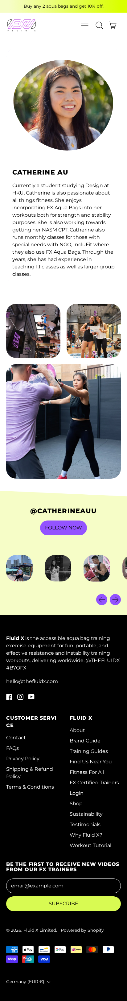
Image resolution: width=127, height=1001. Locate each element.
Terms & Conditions (30, 787)
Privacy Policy (22, 759)
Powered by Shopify (82, 930)
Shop (76, 803)
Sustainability (86, 814)
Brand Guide (85, 741)
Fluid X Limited (39, 930)
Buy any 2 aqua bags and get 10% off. (64, 6)
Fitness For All (87, 772)
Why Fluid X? (86, 835)
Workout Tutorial (90, 845)
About (77, 730)
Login (77, 793)
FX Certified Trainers (94, 783)
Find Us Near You (91, 762)
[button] (99, 25)
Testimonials (85, 824)
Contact (16, 738)
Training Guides (89, 751)
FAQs (12, 748)
